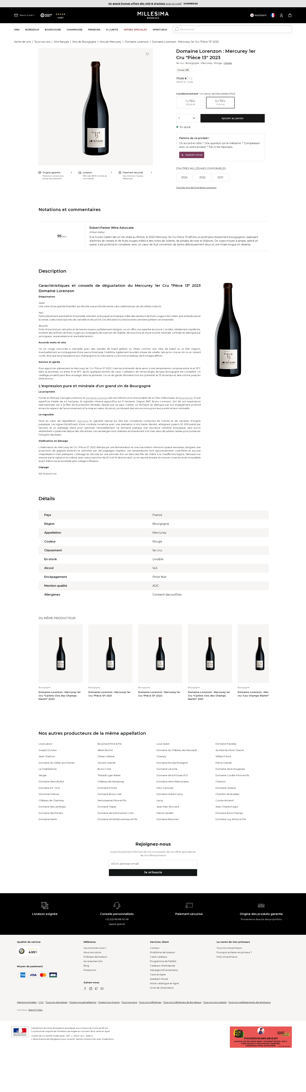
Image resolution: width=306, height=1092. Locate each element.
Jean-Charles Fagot (227, 806)
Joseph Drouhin (48, 750)
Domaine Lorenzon (137, 41)
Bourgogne (192, 63)
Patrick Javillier (165, 813)
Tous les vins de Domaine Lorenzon (196, 187)
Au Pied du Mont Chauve (230, 750)
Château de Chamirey (51, 800)
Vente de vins (22, 41)
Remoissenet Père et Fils (112, 800)
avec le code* (145, 3)
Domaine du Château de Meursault (177, 750)
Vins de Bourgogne (84, 41)
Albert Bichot (105, 750)
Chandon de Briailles (227, 794)
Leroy (160, 800)
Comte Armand (224, 800)
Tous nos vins (42, 41)
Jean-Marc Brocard (168, 806)
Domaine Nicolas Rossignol (172, 762)
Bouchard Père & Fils (109, 743)
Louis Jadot (163, 743)
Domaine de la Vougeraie (230, 768)
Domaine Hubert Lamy (170, 794)
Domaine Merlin (48, 819)
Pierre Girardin (224, 762)
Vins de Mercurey (110, 41)
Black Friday (36, 1009)
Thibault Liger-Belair (109, 775)
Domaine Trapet (107, 806)
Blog (86, 965)
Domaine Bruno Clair (110, 794)
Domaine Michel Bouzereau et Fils (117, 819)
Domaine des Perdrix (51, 813)
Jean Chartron (47, 756)
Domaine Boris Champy (229, 813)
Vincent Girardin (107, 762)
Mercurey (206, 63)
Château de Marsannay (111, 781)
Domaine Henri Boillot (51, 781)
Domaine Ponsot (107, 787)
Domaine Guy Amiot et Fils (231, 819)
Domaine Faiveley (226, 743)
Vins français (61, 41)
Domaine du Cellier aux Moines (56, 762)
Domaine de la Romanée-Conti (116, 813)
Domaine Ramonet (168, 819)
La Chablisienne (48, 768)
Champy (161, 756)
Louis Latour (45, 743)
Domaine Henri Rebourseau (173, 781)
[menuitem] (17, 29)
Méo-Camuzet (165, 787)
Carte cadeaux (158, 956)
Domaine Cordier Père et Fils (232, 775)
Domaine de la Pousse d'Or (172, 775)
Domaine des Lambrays (52, 806)
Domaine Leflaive (226, 787)
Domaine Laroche (167, 768)
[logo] (153, 15)
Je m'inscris (153, 872)
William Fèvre (223, 756)
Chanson (221, 781)
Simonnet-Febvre (49, 794)
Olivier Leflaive (106, 756)
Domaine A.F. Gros (49, 787)
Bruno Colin (104, 768)
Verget (43, 775)
